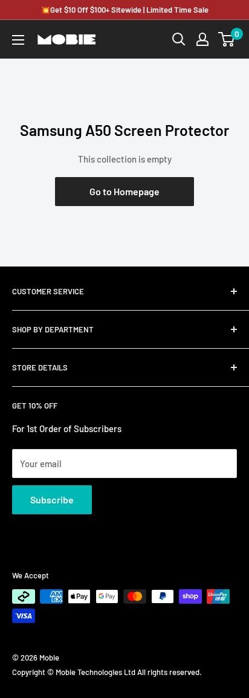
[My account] (202, 39)
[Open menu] (18, 40)
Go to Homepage (124, 191)
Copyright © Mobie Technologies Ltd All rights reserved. (107, 672)
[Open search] (179, 39)
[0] (226, 39)
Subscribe (52, 499)
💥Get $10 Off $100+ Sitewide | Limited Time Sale (124, 10)
